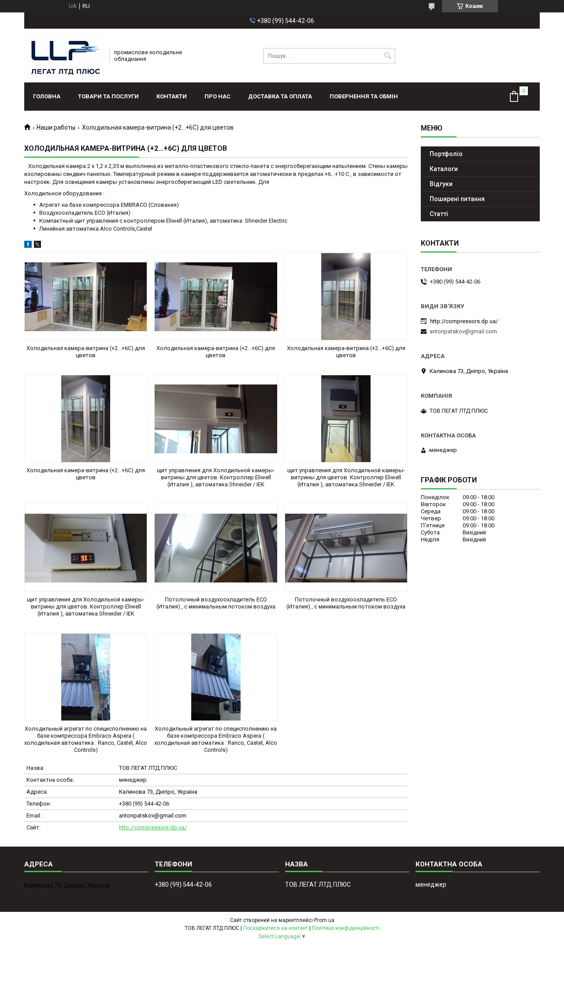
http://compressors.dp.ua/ (153, 827)
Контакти (171, 96)
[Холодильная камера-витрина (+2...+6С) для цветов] (85, 296)
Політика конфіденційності (345, 928)
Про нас (217, 96)
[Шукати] (387, 55)
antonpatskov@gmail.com (152, 815)
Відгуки (441, 183)
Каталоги (444, 168)
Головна (46, 96)
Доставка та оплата (280, 96)
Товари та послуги (108, 96)
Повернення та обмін (364, 96)
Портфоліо (446, 153)
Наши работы (56, 127)
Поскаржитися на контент (275, 928)
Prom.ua (324, 920)
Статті (439, 213)
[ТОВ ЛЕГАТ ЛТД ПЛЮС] (64, 55)
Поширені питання (457, 198)
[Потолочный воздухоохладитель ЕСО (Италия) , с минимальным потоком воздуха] (215, 548)
